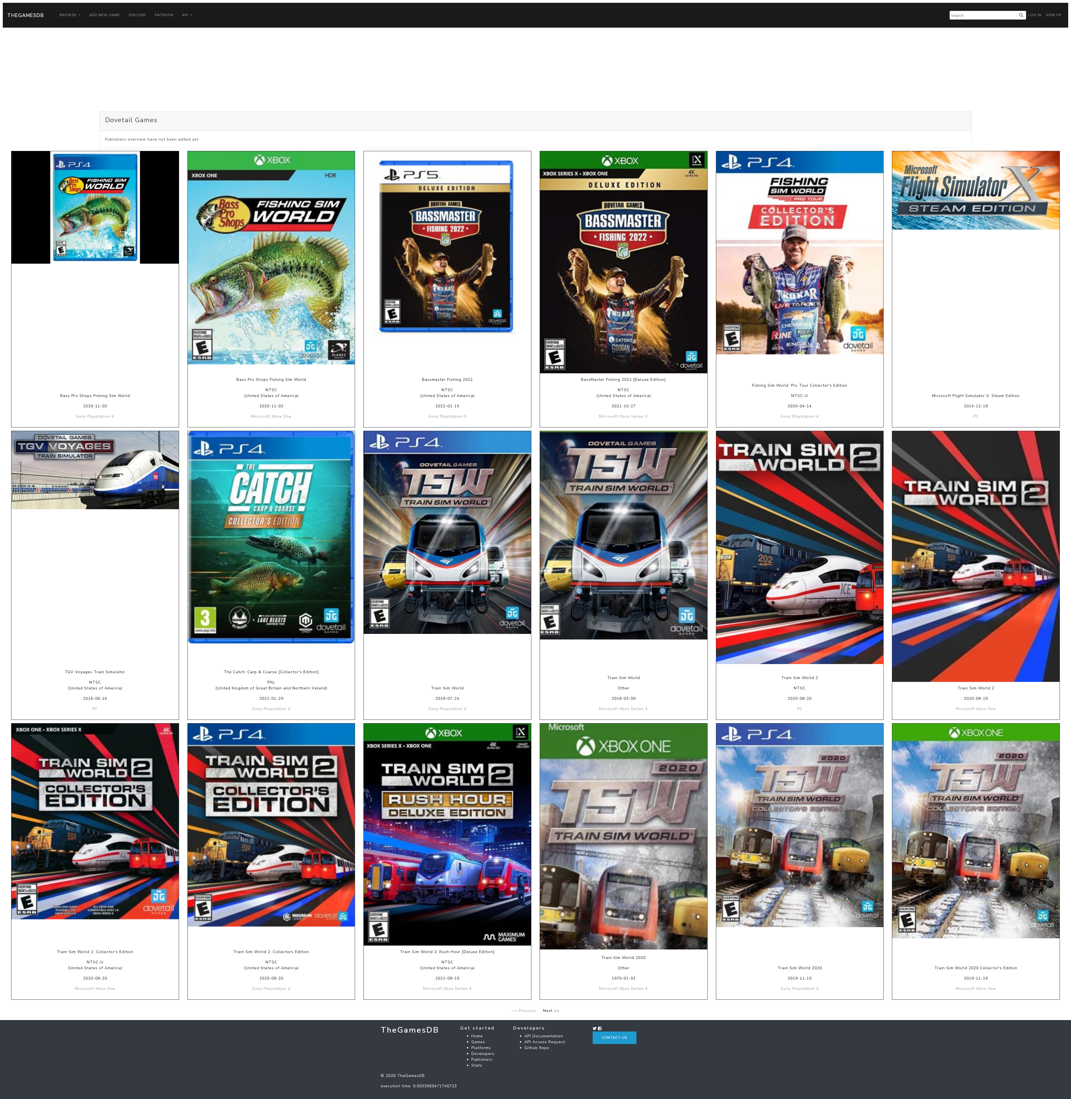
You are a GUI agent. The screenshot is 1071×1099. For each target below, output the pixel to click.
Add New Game (104, 15)
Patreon (164, 15)
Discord (137, 15)
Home (477, 1036)
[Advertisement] (535, 69)
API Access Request (544, 1042)
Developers (483, 1053)
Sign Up (1054, 15)
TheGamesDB (25, 15)
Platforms (481, 1047)
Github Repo (536, 1047)
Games (478, 1042)
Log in (1034, 15)
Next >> (551, 1010)
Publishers (482, 1059)
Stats (476, 1065)
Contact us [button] (614, 1037)
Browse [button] (69, 15)
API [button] (186, 15)
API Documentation (543, 1036)
